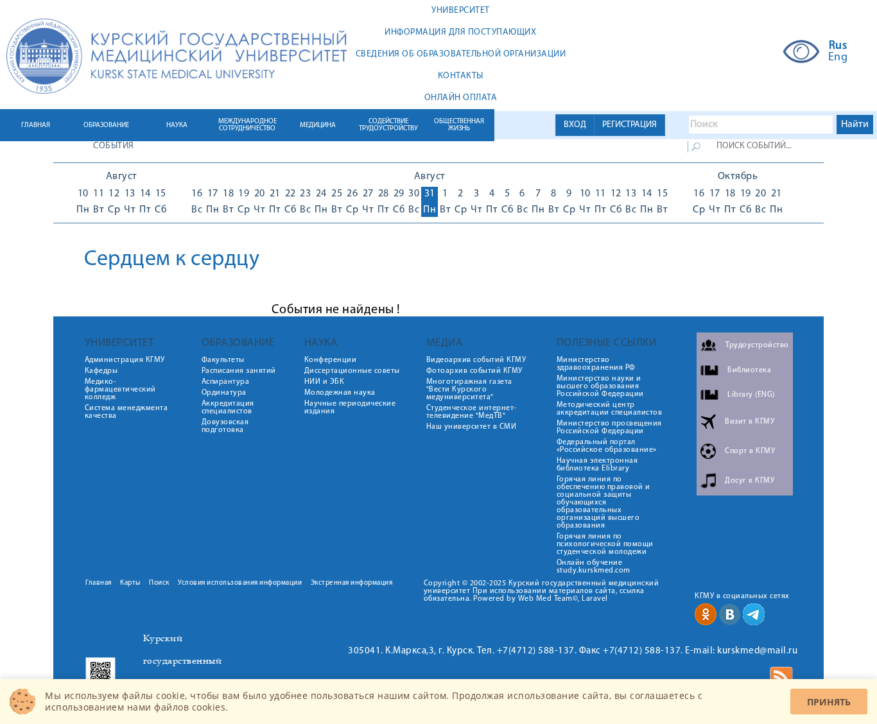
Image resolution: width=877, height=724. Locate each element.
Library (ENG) (751, 395)
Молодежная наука (340, 393)
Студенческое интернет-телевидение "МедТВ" (471, 412)
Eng (838, 58)
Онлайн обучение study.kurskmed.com (593, 566)
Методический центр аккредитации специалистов (610, 409)
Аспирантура (226, 382)
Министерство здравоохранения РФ (596, 364)
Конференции (330, 360)
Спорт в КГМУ (750, 451)
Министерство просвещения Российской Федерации (609, 427)
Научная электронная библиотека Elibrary (597, 464)
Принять (829, 702)
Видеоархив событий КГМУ (476, 360)
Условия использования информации (240, 583)
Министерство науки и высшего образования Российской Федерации (600, 386)
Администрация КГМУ (125, 360)
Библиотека (749, 370)
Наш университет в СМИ (471, 427)
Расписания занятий (239, 371)
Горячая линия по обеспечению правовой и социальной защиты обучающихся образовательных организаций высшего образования (603, 503)
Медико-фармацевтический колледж (120, 389)
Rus (838, 46)
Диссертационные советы (352, 371)
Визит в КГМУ (749, 422)
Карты (130, 583)
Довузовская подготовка (225, 426)
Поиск (159, 583)
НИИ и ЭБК (324, 382)
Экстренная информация (352, 583)
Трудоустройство (757, 345)
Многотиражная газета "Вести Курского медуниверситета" (469, 389)
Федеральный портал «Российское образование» (607, 446)
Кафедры (101, 371)
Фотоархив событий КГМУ (474, 371)
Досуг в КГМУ (749, 481)
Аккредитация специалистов (228, 407)
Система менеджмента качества (126, 412)
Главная (98, 583)
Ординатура (224, 393)
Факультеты (223, 360)
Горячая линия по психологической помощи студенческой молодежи (605, 544)
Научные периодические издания (350, 407)
